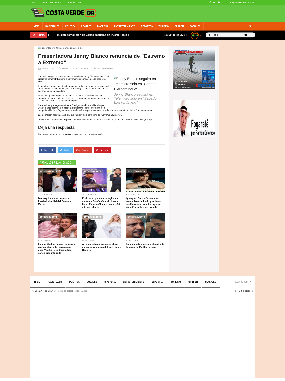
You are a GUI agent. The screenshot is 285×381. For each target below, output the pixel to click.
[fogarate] (194, 118)
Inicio (34, 2)
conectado (67, 134)
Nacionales (52, 26)
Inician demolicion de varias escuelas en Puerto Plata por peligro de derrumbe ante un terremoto (114, 34)
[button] (250, 26)
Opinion (179, 26)
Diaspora (102, 26)
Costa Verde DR (42, 291)
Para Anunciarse (73, 2)
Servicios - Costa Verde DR (75, 69)
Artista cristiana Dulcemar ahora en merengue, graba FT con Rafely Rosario (101, 247)
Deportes (147, 26)
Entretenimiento (124, 26)
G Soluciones (246, 291)
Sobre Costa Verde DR (52, 2)
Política (70, 26)
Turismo (163, 26)
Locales (86, 26)
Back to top (241, 282)
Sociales (195, 26)
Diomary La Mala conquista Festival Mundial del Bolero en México (55, 201)
